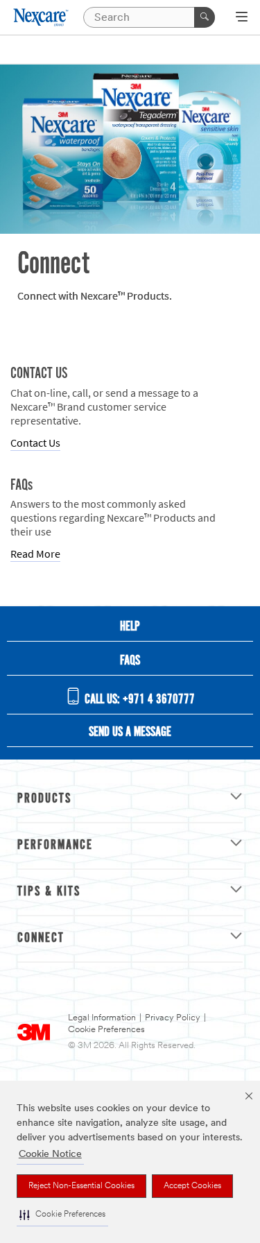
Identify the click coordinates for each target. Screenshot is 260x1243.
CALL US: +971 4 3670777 (138, 700)
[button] (62, 1214)
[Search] (204, 17)
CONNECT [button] (40, 938)
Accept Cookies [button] (192, 1186)
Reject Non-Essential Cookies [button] (81, 1186)
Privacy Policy (172, 1017)
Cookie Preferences (106, 1029)
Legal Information (102, 1017)
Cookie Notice (50, 1154)
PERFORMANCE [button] (55, 845)
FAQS (130, 661)
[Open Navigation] (242, 18)
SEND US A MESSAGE (130, 732)
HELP (130, 627)
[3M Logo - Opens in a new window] (41, 17)
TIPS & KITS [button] (48, 892)
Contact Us (35, 443)
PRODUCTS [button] (44, 799)
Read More (35, 554)
